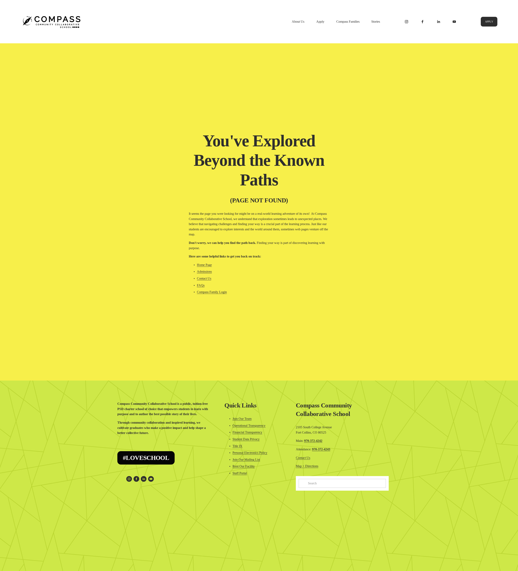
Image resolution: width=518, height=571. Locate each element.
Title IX (237, 446)
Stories (375, 21)
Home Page (204, 265)
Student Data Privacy (246, 439)
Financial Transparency (247, 432)
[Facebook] (422, 22)
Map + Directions (307, 466)
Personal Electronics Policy (249, 452)
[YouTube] (454, 22)
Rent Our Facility (243, 466)
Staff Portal (239, 473)
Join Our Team (242, 418)
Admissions (204, 271)
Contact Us (204, 278)
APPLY (489, 21)
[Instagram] (406, 22)
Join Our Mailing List (246, 459)
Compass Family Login (212, 292)
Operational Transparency (248, 425)
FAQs (201, 285)
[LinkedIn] (438, 22)
